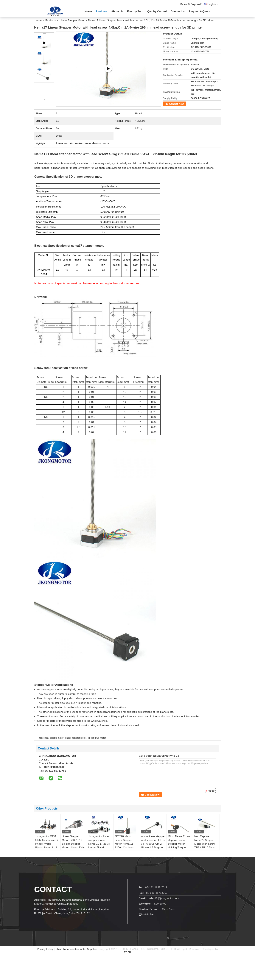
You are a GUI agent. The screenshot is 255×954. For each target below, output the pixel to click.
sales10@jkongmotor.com (163, 898)
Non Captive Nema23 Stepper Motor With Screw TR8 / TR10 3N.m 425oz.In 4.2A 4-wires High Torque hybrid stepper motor (205, 849)
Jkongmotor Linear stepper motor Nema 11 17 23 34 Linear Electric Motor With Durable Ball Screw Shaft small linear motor (99, 847)
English (211, 4)
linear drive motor (97, 738)
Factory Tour (135, 11)
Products (101, 11)
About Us (117, 11)
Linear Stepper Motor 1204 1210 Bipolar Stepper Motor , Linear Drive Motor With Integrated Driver (73, 845)
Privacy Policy (45, 948)
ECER (127, 952)
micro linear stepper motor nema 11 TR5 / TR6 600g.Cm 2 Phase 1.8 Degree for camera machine (153, 844)
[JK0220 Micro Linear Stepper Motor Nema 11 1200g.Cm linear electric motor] (127, 825)
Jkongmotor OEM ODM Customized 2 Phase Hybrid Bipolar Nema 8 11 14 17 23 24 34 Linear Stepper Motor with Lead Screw (46, 849)
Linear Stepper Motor (72, 20)
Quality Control (157, 11)
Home (88, 11)
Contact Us (178, 11)
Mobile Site (147, 914)
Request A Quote (199, 11)
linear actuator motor (75, 738)
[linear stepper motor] (108, 68)
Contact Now (176, 103)
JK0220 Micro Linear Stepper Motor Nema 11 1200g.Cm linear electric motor (124, 844)
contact (53, 889)
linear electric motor (53, 738)
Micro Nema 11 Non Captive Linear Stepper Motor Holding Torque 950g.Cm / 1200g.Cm (179, 845)
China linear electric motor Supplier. (76, 948)
